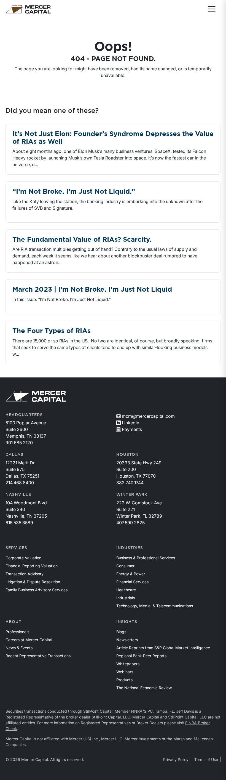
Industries (129, 548)
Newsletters (127, 639)
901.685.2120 (19, 442)
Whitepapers (127, 663)
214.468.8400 (20, 482)
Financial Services (132, 581)
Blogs (121, 631)
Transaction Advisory (25, 573)
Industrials (125, 597)
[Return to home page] (28, 9)
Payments (132, 429)
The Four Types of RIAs (51, 331)
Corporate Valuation (23, 557)
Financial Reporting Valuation (32, 565)
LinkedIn (130, 422)
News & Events (19, 647)
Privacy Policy (176, 759)
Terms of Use (206, 759)
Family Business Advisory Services (37, 589)
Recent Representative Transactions (38, 655)
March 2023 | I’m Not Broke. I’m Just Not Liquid (92, 289)
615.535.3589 (19, 522)
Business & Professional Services (145, 557)
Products (124, 679)
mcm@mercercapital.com (148, 416)
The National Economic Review (144, 687)
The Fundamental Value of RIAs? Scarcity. (81, 239)
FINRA (136, 711)
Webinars (124, 671)
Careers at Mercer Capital (29, 639)
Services (16, 548)
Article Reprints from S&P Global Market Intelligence (163, 647)
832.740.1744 (130, 482)
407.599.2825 (130, 522)
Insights (126, 622)
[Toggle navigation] (211, 9)
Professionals (17, 631)
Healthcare (126, 589)
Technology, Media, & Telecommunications (154, 605)
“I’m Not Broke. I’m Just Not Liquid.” (73, 191)
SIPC (148, 711)
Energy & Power (130, 573)
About (13, 622)
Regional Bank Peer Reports (141, 655)
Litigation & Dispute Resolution (33, 581)
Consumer (125, 565)
